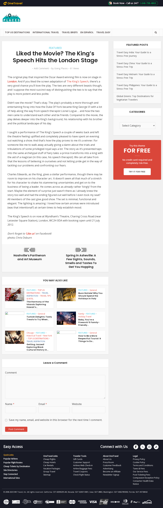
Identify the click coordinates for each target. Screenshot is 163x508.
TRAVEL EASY (103, 32)
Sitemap (47, 474)
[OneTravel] (13, 3)
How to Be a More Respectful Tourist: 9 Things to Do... (89, 338)
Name (9, 404)
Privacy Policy (139, 459)
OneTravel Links (50, 456)
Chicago (30, 332)
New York (47, 335)
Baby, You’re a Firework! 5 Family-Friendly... (88, 322)
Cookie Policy (139, 462)
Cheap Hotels (49, 462)
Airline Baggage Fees (82, 468)
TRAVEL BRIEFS (70, 32)
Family (81, 313)
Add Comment (41, 68)
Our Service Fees (140, 471)
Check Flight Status (81, 474)
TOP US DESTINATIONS (17, 32)
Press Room (108, 462)
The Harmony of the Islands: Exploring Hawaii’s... (38, 304)
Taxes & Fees (139, 468)
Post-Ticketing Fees (141, 474)
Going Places (61, 68)
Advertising (108, 468)
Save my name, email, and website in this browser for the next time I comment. (55, 420)
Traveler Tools (79, 456)
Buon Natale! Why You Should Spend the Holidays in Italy (90, 296)
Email (43, 404)
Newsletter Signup (111, 474)
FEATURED (55, 48)
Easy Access (13, 446)
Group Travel (49, 471)
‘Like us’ (30, 233)
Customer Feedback (112, 465)
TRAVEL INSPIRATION (37, 294)
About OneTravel (110, 456)
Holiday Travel (84, 316)
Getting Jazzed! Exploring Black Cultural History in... (37, 347)
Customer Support (81, 462)
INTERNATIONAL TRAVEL (46, 32)
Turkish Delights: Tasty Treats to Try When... (39, 318)
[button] (133, 3)
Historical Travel (34, 335)
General (93, 290)
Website (77, 404)
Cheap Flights (49, 459)
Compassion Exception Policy (146, 477)
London (12, 81)
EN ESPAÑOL (86, 32)
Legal (135, 456)
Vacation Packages (51, 468)
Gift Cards (77, 459)
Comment (11, 372)
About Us (107, 459)
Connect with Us (114, 446)
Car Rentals (48, 465)
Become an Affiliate (111, 471)
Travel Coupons (80, 471)
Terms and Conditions (143, 465)
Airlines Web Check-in (83, 465)
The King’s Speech (78, 81)
